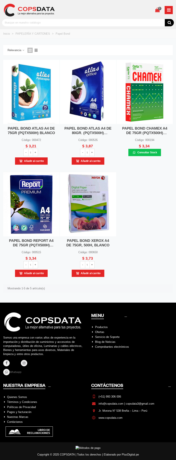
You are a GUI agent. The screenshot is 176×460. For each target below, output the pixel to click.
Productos (101, 327)
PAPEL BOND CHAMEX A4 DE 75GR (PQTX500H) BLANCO (144, 130)
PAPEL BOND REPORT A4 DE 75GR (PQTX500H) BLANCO (31, 243)
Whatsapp (15, 372)
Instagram (30, 365)
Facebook (12, 365)
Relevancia (15, 50)
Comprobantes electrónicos (112, 346)
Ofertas (99, 332)
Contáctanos (15, 421)
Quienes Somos (17, 397)
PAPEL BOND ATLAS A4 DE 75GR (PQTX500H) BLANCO (31, 130)
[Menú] (169, 10)
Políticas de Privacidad (21, 407)
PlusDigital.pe (130, 454)
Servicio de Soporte (107, 337)
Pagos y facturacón (19, 412)
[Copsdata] (30, 10)
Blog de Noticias (105, 341)
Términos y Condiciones (22, 402)
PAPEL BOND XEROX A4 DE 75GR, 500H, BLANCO (87, 243)
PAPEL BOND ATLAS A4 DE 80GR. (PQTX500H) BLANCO (87, 130)
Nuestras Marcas (17, 417)
